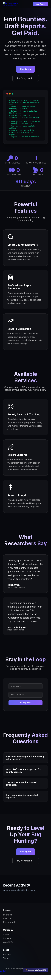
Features (7, 914)
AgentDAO (8, 942)
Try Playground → (25, 78)
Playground (9, 922)
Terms (6, 958)
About (6, 934)
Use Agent (40, 4)
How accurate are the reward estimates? (21, 783)
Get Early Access (25, 703)
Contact (7, 938)
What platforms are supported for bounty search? (23, 770)
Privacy (7, 954)
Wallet (3, 971)
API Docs (8, 918)
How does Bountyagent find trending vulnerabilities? (25, 757)
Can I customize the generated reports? (22, 796)
